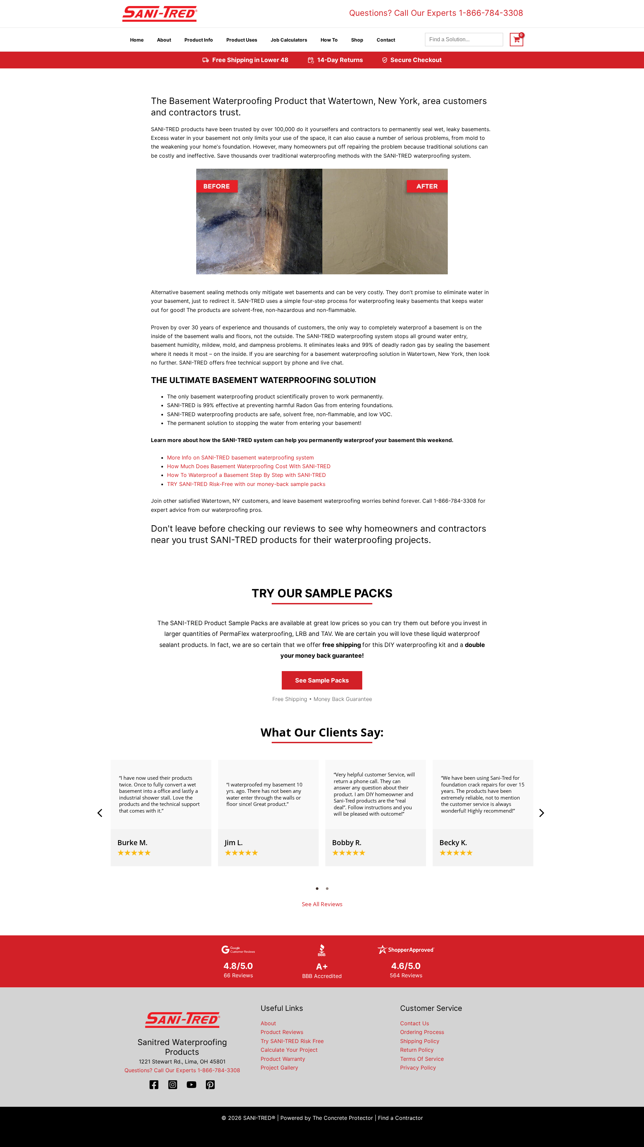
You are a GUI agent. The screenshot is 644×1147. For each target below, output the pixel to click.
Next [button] (542, 813)
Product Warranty (283, 1058)
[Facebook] (154, 1084)
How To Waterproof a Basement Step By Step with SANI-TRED (246, 475)
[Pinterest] (210, 1084)
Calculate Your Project (289, 1049)
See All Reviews (322, 904)
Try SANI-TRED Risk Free (292, 1041)
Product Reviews (282, 1032)
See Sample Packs (322, 680)
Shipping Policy (419, 1041)
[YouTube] (191, 1084)
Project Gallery (279, 1067)
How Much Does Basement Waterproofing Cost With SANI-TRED (249, 466)
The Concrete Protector (343, 1117)
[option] (161, 813)
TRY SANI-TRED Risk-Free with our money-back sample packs (246, 484)
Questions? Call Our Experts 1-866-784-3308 (436, 13)
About (268, 1023)
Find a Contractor (400, 1117)
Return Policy (417, 1049)
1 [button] (317, 888)
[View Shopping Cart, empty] (516, 39)
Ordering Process (422, 1032)
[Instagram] (172, 1084)
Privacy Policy (418, 1067)
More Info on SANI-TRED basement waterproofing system (240, 457)
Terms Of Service (422, 1058)
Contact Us (414, 1023)
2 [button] (327, 888)
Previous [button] (102, 813)
